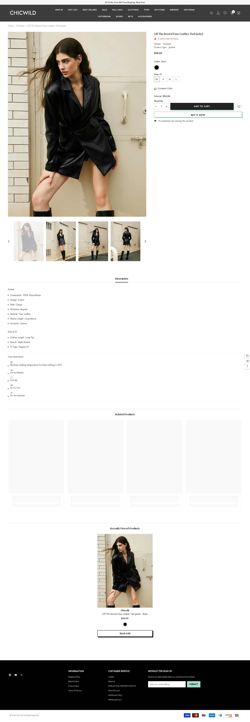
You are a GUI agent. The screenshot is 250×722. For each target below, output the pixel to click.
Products (20, 25)
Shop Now (140, 2)
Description (121, 278)
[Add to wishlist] (239, 106)
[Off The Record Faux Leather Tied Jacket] (125, 571)
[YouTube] (16, 675)
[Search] (211, 13)
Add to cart (202, 106)
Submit (193, 684)
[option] (77, 124)
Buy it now (198, 115)
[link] (36, 500)
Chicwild (167, 43)
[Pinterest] (10, 675)
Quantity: (158, 101)
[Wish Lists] (225, 12)
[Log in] (218, 12)
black (125, 624)
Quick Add (125, 633)
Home (10, 25)
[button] (9, 241)
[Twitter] (21, 675)
